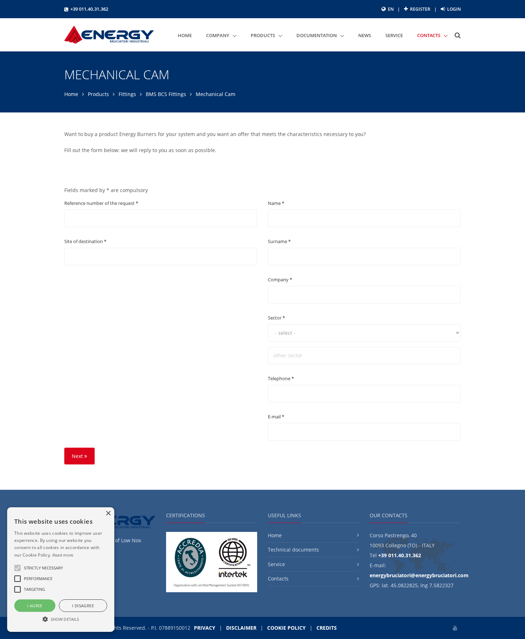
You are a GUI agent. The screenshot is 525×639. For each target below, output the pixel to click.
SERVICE (394, 35)
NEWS (364, 35)
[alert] (60, 569)
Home (71, 94)
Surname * (279, 241)
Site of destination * (85, 241)
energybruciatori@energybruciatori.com (419, 575)
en (391, 9)
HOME (185, 35)
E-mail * (276, 416)
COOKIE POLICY (286, 627)
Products (98, 94)
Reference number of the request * (101, 203)
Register (419, 9)
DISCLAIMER (241, 627)
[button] (43, 568)
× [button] (108, 513)
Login (453, 9)
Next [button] (78, 456)
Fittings (127, 94)
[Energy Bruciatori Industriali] (109, 34)
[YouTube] (455, 627)
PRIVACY (204, 627)
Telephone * (281, 378)
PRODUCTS (263, 35)
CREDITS (326, 627)
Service (276, 564)
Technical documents (293, 549)
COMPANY (218, 35)
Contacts (278, 578)
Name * (276, 203)
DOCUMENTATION (317, 35)
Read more (63, 555)
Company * (280, 279)
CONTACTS (429, 35)
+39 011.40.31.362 (89, 9)
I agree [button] (34, 605)
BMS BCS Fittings (166, 94)
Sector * (276, 318)
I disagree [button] (83, 605)
